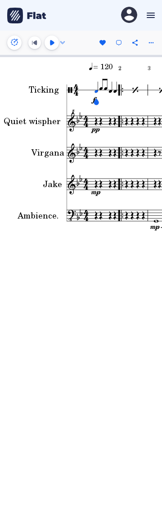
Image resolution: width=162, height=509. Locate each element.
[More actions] (151, 42)
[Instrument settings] (14, 43)
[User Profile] (129, 15)
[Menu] (149, 15)
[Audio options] (62, 43)
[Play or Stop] (52, 43)
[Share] (135, 42)
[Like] (102, 43)
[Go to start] (34, 42)
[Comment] (119, 43)
